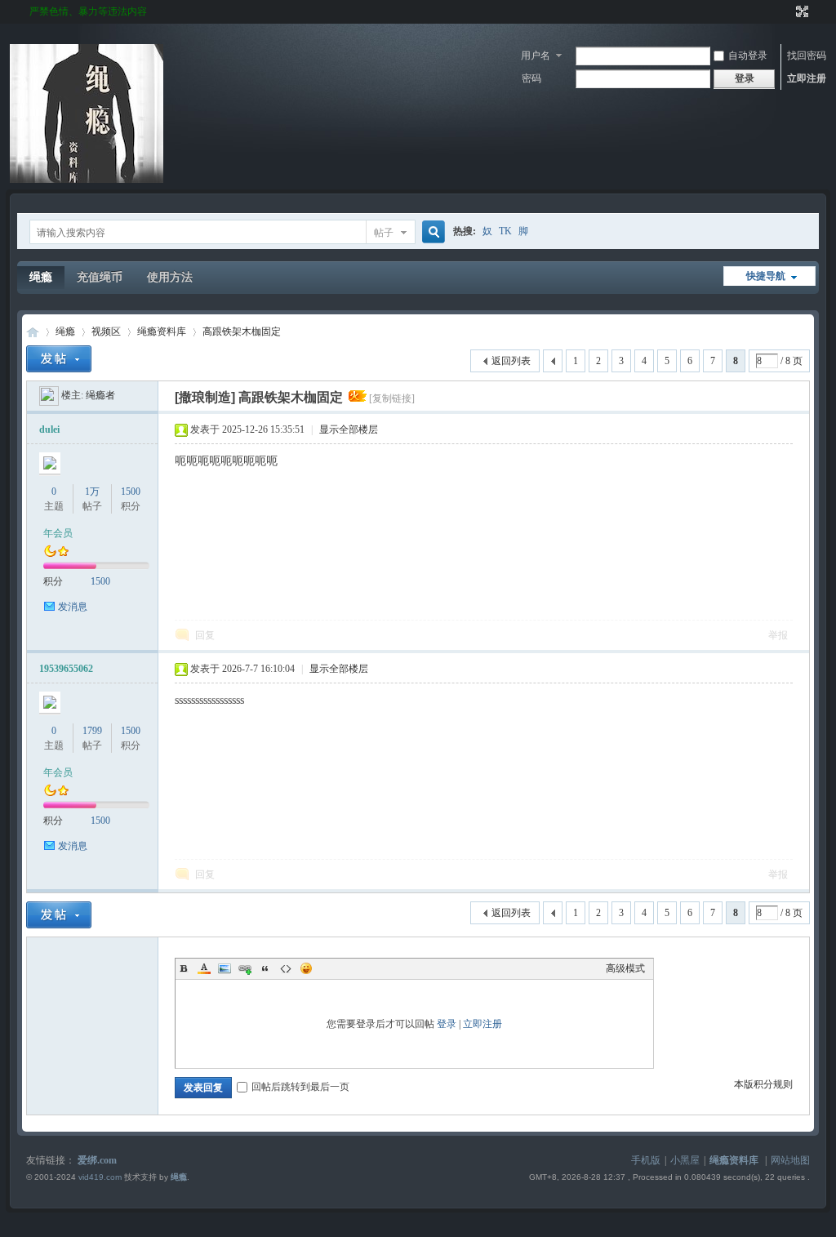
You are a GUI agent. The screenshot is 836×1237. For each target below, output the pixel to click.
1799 (92, 730)
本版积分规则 (763, 1084)
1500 (130, 491)
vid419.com (100, 1176)
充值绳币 (99, 277)
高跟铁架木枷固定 (241, 331)
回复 (205, 635)
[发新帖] (58, 358)
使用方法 (170, 277)
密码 (531, 78)
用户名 (535, 55)
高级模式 (625, 968)
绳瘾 (40, 277)
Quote (265, 968)
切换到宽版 (800, 11)
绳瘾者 (100, 395)
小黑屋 (685, 1160)
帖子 (384, 232)
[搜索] (431, 232)
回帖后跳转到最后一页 (300, 1086)
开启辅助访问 (787, 11)
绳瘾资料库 (161, 331)
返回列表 (511, 361)
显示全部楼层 (348, 429)
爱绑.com (97, 1160)
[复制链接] (392, 398)
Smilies (306, 968)
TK (505, 231)
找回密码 (806, 55)
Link (245, 968)
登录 (446, 1024)
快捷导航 (765, 276)
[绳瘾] (86, 179)
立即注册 (806, 78)
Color (204, 968)
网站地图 (790, 1160)
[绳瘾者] (49, 395)
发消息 (72, 606)
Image (224, 968)
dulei (49, 429)
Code (286, 968)
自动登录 (747, 55)
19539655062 (66, 668)
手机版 (645, 1160)
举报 (778, 635)
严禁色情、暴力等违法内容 (88, 11)
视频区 (106, 331)
